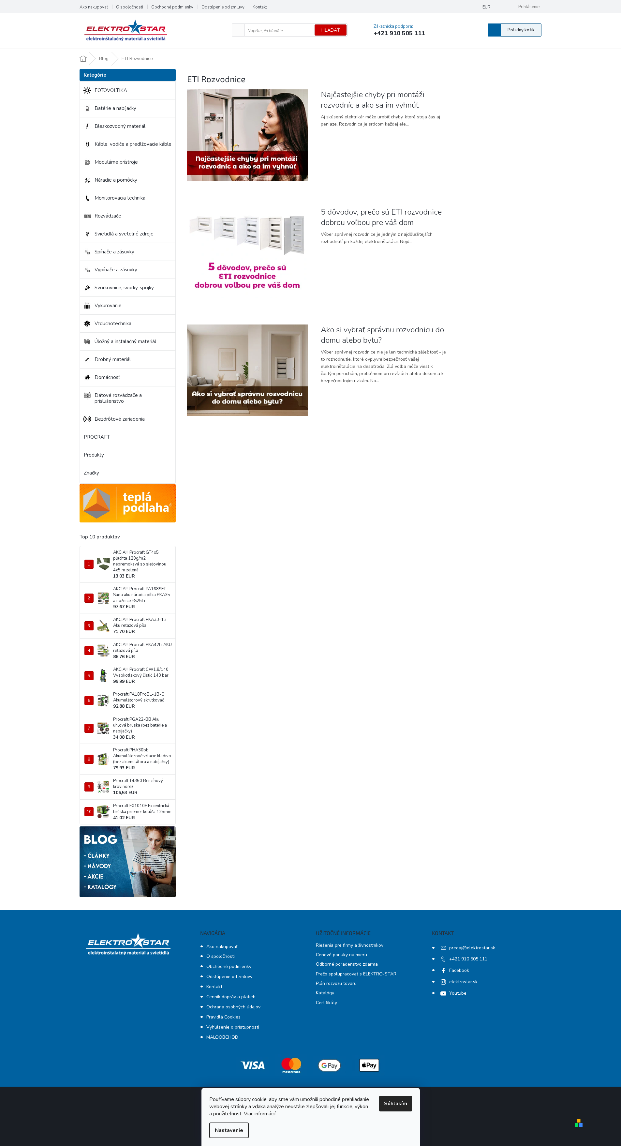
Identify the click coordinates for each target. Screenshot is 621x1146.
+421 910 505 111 (468, 959)
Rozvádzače (108, 216)
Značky (91, 473)
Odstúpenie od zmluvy (222, 7)
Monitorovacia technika (120, 198)
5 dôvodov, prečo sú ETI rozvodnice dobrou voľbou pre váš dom (381, 217)
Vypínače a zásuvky (116, 269)
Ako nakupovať (94, 7)
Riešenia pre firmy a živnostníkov (349, 945)
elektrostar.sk (463, 982)
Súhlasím (395, 1103)
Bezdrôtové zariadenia (120, 419)
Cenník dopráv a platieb (231, 997)
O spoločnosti (129, 7)
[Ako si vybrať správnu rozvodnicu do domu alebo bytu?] (247, 370)
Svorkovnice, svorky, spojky (124, 287)
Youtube (457, 993)
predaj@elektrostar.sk (472, 948)
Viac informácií (259, 1113)
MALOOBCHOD (222, 1037)
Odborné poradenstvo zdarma (347, 964)
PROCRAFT (97, 437)
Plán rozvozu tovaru (336, 983)
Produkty (94, 455)
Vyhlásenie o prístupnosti (232, 1027)
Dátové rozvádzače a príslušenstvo (118, 398)
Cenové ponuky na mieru (341, 955)
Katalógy (325, 993)
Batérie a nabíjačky (115, 108)
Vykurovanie (108, 305)
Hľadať (330, 30)
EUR (486, 7)
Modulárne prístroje (116, 162)
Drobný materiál (113, 359)
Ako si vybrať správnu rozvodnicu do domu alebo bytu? (382, 334)
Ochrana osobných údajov (233, 1007)
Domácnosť (107, 377)
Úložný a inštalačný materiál (125, 341)
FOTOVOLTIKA (111, 90)
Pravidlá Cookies (223, 1017)
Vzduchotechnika (113, 323)
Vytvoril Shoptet (604, 1122)
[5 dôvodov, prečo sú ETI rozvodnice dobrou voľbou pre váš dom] (247, 252)
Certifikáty (326, 1003)
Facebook (459, 970)
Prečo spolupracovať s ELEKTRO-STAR (356, 974)
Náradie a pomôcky (116, 180)
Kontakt (260, 7)
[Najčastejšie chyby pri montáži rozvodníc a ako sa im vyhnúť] (247, 135)
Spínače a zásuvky (114, 252)
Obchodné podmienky (172, 7)
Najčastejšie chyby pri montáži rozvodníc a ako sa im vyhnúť (372, 99)
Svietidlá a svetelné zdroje (124, 234)
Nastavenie (229, 1130)
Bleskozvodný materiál (120, 126)
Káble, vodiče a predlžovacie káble (133, 144)
